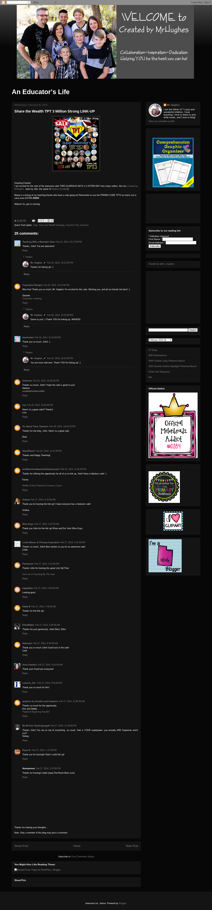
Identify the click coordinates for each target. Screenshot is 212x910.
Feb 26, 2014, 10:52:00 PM (62, 426)
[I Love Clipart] (173, 530)
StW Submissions (158, 355)
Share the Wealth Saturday (51, 225)
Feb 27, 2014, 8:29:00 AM (47, 625)
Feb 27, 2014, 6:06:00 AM (46, 588)
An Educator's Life (41, 91)
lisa (24, 405)
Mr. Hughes (36, 262)
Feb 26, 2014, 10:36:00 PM (46, 380)
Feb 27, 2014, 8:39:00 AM (45, 643)
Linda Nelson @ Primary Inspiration (40, 542)
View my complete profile (162, 121)
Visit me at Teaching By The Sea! (38, 574)
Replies (29, 257)
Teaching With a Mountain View (38, 242)
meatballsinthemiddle (33, 391)
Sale (35, 225)
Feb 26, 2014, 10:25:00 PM (48, 337)
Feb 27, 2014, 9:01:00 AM (50, 664)
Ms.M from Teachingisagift (36, 725)
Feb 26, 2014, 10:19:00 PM (56, 285)
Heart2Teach (28, 451)
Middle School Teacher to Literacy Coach (42, 485)
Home (76, 846)
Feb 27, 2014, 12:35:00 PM (64, 725)
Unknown (27, 380)
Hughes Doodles (59, 189)
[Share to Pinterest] (52, 220)
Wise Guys (27, 524)
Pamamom (27, 564)
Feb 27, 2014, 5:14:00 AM (72, 542)
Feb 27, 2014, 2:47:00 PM (48, 768)
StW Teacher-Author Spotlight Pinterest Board (172, 366)
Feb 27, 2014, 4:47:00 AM (46, 524)
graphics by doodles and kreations (40, 701)
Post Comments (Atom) (83, 856)
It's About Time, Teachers (35, 426)
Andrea (26, 499)
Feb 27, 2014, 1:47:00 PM (44, 750)
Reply (25, 250)
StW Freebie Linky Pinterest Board (167, 360)
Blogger (122, 903)
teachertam (28, 337)
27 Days (153, 350)
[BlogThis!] (42, 220)
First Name (155, 239)
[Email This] (39, 220)
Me (150, 377)
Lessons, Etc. (29, 683)
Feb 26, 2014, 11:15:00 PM (49, 451)
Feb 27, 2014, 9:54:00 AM (49, 683)
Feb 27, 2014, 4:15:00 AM (43, 499)
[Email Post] (33, 220)
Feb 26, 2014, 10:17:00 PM (69, 242)
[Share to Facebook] (49, 220)
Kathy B (26, 606)
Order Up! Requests (159, 371)
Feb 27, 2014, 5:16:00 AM (46, 564)
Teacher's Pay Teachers (77, 225)
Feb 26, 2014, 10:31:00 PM (60, 262)
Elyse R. (26, 750)
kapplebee (27, 588)
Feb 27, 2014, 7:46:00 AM (43, 606)
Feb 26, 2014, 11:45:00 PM (73, 469)
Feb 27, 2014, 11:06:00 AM (72, 701)
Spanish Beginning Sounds (36, 712)
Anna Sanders (29, 664)
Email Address (157, 242)
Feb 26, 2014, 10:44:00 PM (40, 405)
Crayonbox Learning (31, 298)
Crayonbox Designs (32, 285)
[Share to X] (45, 220)
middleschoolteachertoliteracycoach (40, 469)
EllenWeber (28, 625)
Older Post (132, 846)
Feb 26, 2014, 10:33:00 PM (60, 315)
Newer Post (21, 846)
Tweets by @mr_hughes (161, 263)
